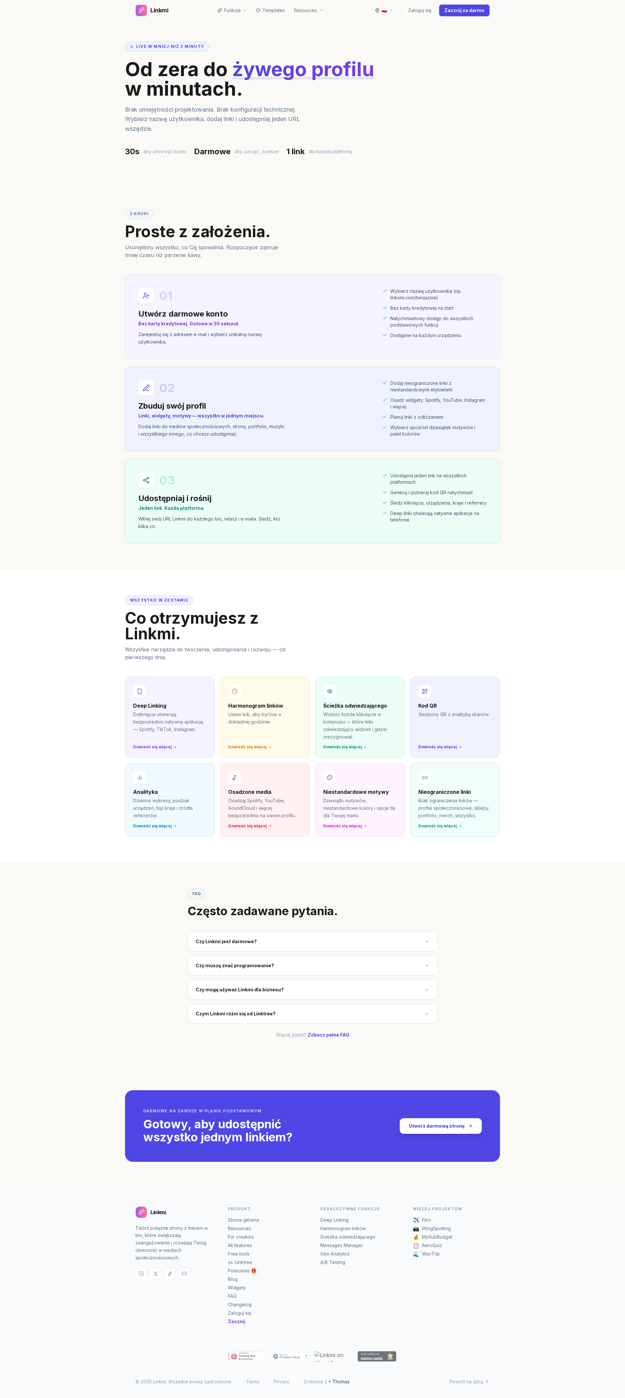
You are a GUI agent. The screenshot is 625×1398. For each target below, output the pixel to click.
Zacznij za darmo (464, 10)
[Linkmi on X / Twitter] (155, 1274)
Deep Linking (334, 1220)
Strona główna (243, 1220)
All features (240, 1245)
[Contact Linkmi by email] (184, 1274)
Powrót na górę (466, 1381)
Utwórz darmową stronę (437, 1126)
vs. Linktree (240, 1262)
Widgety (237, 1287)
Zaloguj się (419, 10)
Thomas (341, 1381)
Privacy (281, 1381)
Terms (252, 1381)
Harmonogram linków (343, 1228)
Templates (273, 10)
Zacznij (236, 1321)
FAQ (232, 1296)
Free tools (239, 1253)
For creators (241, 1237)
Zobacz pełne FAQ (328, 1035)
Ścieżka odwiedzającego (347, 1237)
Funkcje (232, 10)
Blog (233, 1279)
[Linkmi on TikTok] (170, 1274)
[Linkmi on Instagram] (141, 1274)
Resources (239, 1228)
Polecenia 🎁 (242, 1270)
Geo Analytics (335, 1253)
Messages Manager (341, 1245)
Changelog (240, 1304)
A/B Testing (332, 1262)
